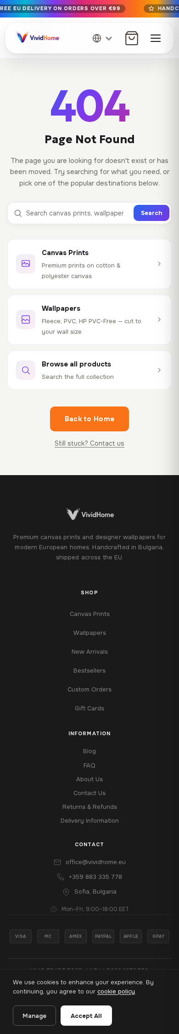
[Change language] (103, 38)
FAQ (89, 765)
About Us (89, 779)
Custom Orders (89, 689)
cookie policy (116, 991)
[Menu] (155, 38)
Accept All (86, 1016)
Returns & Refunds (89, 807)
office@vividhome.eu (96, 862)
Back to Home (90, 419)
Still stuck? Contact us (89, 443)
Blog (89, 751)
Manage (34, 1016)
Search (151, 213)
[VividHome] (37, 38)
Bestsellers (89, 670)
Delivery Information (90, 821)
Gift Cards (89, 708)
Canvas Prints (90, 614)
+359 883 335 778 (95, 877)
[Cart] (132, 38)
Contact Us (89, 793)
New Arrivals (90, 652)
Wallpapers (89, 633)
